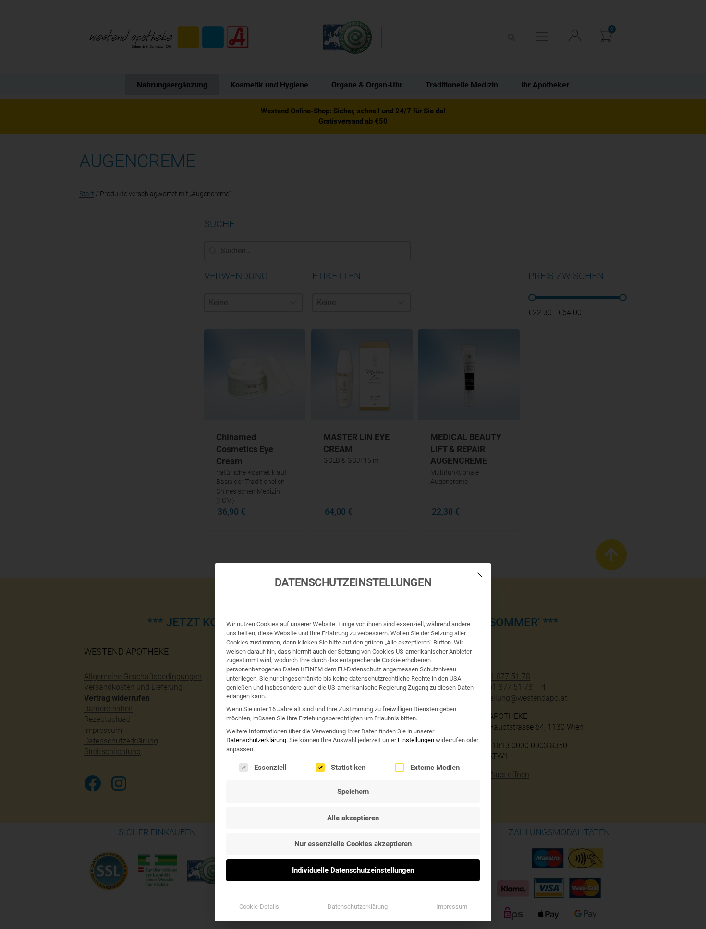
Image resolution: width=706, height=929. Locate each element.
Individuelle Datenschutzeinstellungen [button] (353, 870)
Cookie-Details (259, 906)
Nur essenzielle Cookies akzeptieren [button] (353, 844)
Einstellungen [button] (416, 739)
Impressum (451, 906)
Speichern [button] (353, 791)
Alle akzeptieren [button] (353, 818)
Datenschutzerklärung (256, 739)
